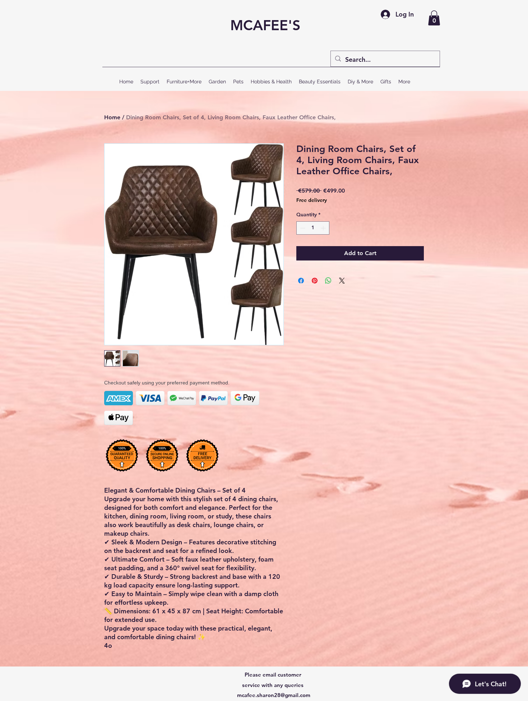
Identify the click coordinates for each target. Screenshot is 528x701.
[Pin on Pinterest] (314, 280)
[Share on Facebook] (301, 280)
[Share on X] (342, 280)
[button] (434, 18)
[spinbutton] (312, 228)
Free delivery (311, 200)
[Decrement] (301, 228)
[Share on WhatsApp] (328, 280)
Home (112, 117)
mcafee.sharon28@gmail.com (273, 695)
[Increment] (323, 228)
